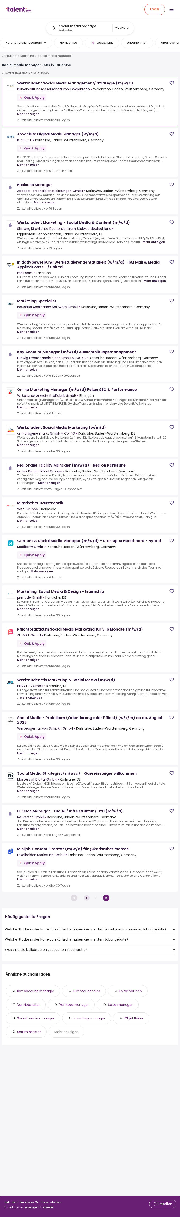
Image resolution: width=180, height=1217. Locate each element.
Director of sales (86, 991)
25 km (120, 28)
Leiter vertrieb (130, 991)
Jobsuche (9, 55)
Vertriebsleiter (28, 1004)
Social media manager (35, 1018)
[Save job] (171, 83)
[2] (106, 898)
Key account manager (35, 991)
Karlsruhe (27, 55)
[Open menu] (171, 9)
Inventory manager (89, 1018)
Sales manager (120, 1004)
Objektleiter (133, 1018)
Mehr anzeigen (28, 114)
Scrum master (29, 1031)
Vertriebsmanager (74, 1004)
